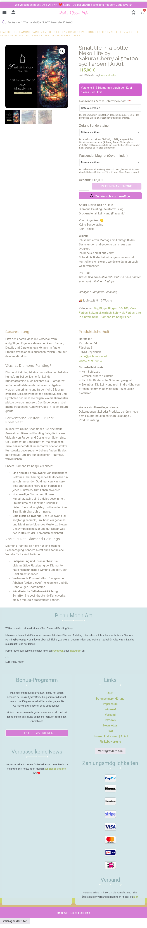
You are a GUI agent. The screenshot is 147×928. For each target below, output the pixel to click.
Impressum (110, 704)
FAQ (110, 731)
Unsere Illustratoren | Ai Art (110, 736)
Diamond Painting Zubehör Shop (42, 32)
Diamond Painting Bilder (86, 32)
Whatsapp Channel (56, 768)
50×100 (124, 308)
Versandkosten (108, 75)
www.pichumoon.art (91, 360)
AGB (110, 693)
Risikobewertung (110, 741)
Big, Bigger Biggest (106, 308)
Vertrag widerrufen (110, 751)
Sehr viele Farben (124, 312)
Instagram (75, 650)
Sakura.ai (95, 312)
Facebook (57, 650)
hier (135, 896)
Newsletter (110, 725)
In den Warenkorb (116, 186)
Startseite (8, 32)
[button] (4, 12)
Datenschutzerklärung (110, 698)
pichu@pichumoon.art (93, 356)
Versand (110, 714)
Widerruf (110, 709)
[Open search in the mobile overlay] (73, 21)
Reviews (110, 720)
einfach (107, 312)
